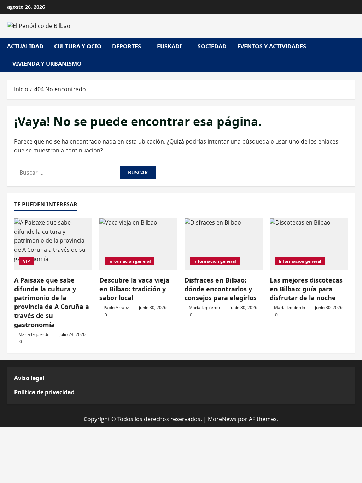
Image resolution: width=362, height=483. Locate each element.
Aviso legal (29, 378)
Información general (129, 261)
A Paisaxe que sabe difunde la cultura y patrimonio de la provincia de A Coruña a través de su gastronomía (51, 302)
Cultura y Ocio (77, 46)
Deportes (126, 46)
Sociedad (212, 46)
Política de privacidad (44, 392)
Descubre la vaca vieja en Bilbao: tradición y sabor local (134, 289)
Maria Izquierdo (33, 334)
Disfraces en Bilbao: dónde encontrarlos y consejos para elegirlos (221, 289)
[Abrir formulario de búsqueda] (353, 55)
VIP (26, 261)
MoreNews (222, 419)
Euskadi (169, 46)
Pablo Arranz (116, 307)
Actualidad (25, 46)
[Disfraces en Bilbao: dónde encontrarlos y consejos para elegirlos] (224, 244)
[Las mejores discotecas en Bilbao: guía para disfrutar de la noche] (309, 244)
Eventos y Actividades (271, 46)
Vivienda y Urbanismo (47, 64)
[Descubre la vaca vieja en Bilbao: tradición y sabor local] (138, 244)
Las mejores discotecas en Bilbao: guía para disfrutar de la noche (306, 289)
